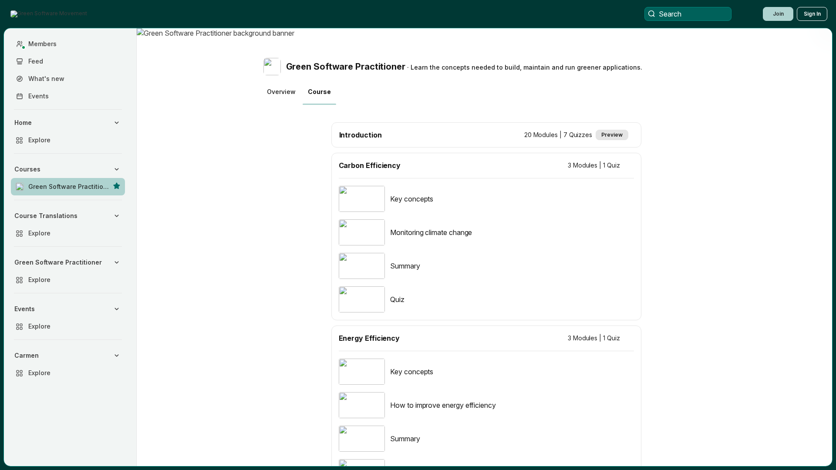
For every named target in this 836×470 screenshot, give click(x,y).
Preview (611, 134)
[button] (50, 14)
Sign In (812, 13)
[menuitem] (68, 131)
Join (778, 13)
